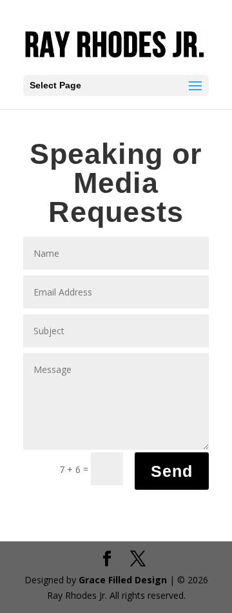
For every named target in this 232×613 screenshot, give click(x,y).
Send (172, 471)
